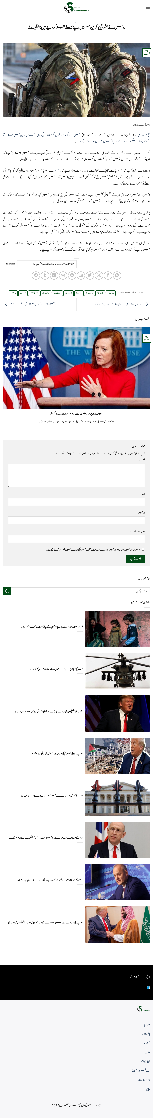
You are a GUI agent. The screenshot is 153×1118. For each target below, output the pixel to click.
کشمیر (147, 1043)
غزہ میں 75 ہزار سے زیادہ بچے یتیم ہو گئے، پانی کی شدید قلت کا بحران (52, 627)
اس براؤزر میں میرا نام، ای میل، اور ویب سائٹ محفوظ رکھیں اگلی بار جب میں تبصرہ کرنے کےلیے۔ (93, 550)
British (100, 293)
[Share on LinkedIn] (54, 275)
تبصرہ (141, 460)
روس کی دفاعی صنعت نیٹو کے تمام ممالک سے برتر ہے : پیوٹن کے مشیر (50, 880)
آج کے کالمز (145, 1061)
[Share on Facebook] (108, 275)
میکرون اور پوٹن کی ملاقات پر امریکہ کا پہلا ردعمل (76, 414)
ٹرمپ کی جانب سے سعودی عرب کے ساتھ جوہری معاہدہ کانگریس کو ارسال (45, 923)
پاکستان (146, 1034)
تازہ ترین (146, 1025)
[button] (147, 7)
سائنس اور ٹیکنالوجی (140, 1071)
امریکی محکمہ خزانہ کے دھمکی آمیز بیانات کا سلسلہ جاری (52, 796)
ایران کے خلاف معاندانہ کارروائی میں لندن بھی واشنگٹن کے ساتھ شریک (46, 838)
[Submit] (7, 591)
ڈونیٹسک (23, 293)
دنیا (76, 21)
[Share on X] (99, 275)
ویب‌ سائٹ (137, 531)
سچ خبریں (143, 135)
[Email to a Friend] (81, 275)
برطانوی (45, 293)
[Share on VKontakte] (63, 275)
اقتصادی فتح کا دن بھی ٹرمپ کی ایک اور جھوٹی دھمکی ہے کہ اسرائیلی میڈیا (49, 712)
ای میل (140, 513)
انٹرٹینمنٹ (144, 1080)
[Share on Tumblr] (45, 275)
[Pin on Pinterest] (72, 275)
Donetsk (89, 293)
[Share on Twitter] (90, 275)
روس (57, 171)
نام (143, 494)
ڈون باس (34, 293)
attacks (111, 293)
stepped (68, 293)
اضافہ (57, 293)
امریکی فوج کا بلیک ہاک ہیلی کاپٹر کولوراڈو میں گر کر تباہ (56, 669)
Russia (79, 293)
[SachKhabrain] (76, 7)
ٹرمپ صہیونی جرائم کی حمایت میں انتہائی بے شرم (57, 754)
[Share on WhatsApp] (117, 275)
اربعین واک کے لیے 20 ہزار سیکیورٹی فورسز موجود (32, 304)
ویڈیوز (147, 1089)
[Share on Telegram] (36, 275)
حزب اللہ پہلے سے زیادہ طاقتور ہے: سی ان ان (119, 304)
